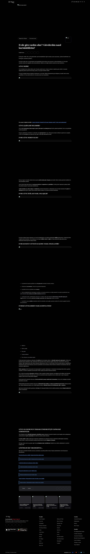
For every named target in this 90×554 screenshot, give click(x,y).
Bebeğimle (59, 541)
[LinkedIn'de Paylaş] (35, 52)
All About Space (60, 538)
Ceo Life (41, 521)
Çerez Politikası (77, 540)
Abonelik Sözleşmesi (78, 535)
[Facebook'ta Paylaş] (26, 52)
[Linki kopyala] (37, 52)
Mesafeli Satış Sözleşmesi (79, 538)
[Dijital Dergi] (78, 1)
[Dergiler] (76, 1)
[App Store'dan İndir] (10, 529)
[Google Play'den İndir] (22, 529)
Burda (40, 536)
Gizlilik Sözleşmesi (78, 533)
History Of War (60, 519)
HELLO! (41, 543)
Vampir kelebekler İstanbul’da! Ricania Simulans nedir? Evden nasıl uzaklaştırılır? (49, 122)
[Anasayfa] (74, 1)
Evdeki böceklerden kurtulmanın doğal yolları (28, 462)
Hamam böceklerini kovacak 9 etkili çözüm (28, 470)
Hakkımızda (76, 521)
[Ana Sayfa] (8, 517)
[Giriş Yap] (84, 1)
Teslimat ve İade (77, 542)
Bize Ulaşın (76, 525)
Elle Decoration (60, 536)
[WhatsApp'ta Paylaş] (32, 52)
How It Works (60, 521)
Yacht (58, 532)
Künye (75, 523)
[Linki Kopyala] (69, 488)
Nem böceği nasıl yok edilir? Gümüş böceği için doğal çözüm (31, 455)
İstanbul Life (59, 523)
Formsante (41, 523)
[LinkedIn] (17, 524)
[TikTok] (20, 524)
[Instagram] (6, 524)
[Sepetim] (82, 1)
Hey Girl (41, 545)
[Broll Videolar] (80, 1)
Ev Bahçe (41, 538)
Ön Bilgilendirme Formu (79, 531)
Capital (58, 543)
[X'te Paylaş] (29, 52)
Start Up (58, 530)
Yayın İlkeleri (77, 544)
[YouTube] (10, 524)
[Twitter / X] (13, 524)
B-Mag (40, 534)
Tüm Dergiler (42, 519)
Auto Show (41, 532)
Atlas (40, 530)
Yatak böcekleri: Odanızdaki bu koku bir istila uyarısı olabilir (31, 478)
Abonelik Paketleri (78, 519)
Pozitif (58, 527)
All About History (43, 527)
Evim (40, 541)
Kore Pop (59, 525)
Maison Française (42, 525)
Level (58, 534)
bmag (8, 552)
